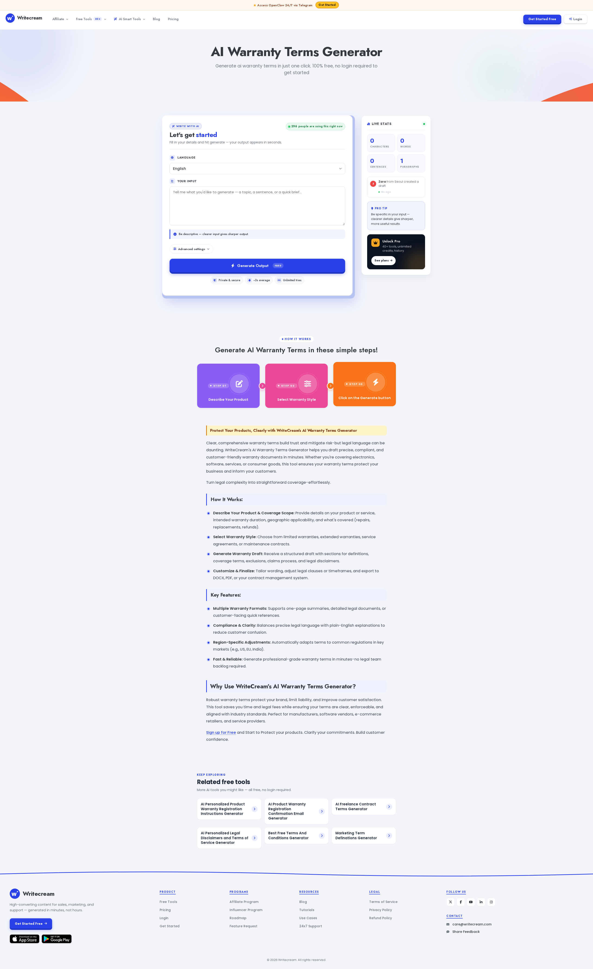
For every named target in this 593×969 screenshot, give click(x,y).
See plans (382, 260)
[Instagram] (491, 902)
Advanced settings (191, 249)
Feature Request (243, 926)
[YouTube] (471, 902)
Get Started (170, 926)
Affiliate (58, 18)
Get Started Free (542, 19)
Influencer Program (246, 910)
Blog (156, 18)
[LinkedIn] (481, 902)
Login (577, 19)
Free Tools (88, 18)
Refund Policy (380, 918)
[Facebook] (461, 902)
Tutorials (306, 910)
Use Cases (308, 918)
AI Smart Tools (130, 18)
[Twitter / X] (450, 902)
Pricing (173, 18)
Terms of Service (383, 901)
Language (186, 158)
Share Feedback (466, 931)
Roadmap (238, 918)
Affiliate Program (244, 901)
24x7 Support (310, 926)
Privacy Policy (380, 910)
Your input (187, 181)
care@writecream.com (472, 924)
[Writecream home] (15, 894)
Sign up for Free (221, 732)
